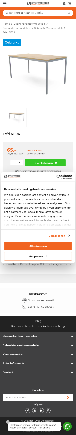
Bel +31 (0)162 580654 (41, 306)
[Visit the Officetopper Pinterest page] (48, 410)
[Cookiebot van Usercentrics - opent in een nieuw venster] (56, 176)
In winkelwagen (43, 163)
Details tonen (57, 235)
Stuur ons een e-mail (41, 300)
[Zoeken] (69, 13)
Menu (5, 3)
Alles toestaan (38, 246)
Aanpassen (36, 256)
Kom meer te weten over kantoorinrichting (38, 326)
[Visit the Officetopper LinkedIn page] (41, 410)
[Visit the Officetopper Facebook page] (27, 410)
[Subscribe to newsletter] (68, 397)
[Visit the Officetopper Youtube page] (34, 410)
